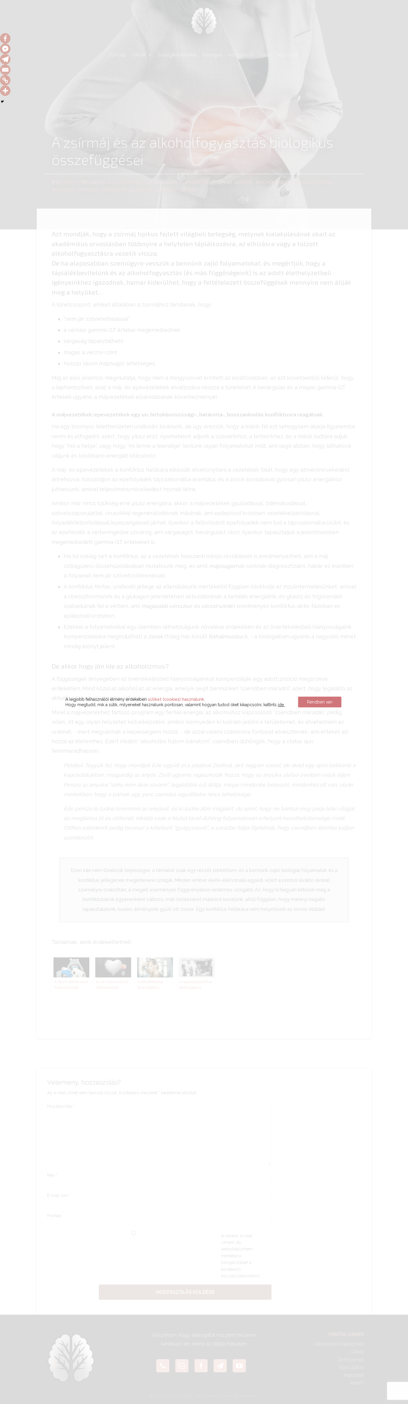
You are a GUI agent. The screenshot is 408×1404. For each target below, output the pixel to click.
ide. (281, 704)
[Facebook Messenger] (5, 49)
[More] (5, 90)
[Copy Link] (5, 80)
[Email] (5, 70)
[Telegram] (5, 59)
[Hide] (2, 101)
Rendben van (319, 702)
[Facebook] (5, 38)
